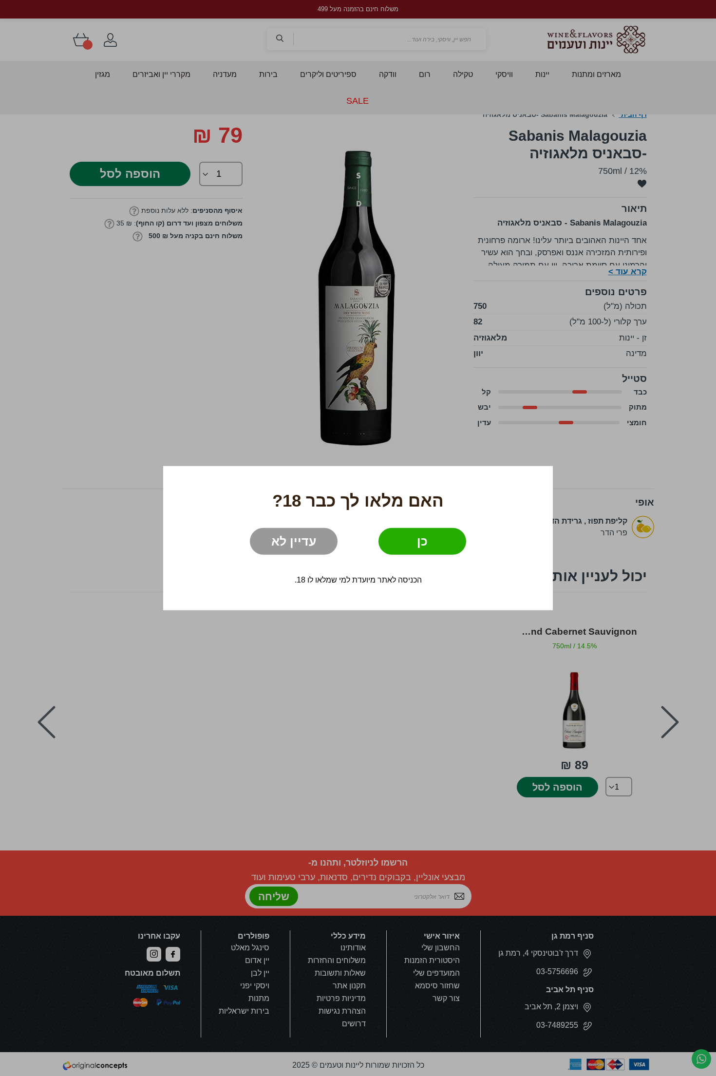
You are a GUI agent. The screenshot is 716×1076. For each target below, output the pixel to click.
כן (422, 541)
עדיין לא (293, 541)
